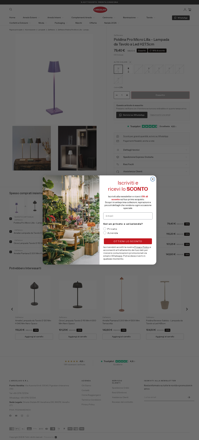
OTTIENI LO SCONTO (128, 241)
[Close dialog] (152, 179)
